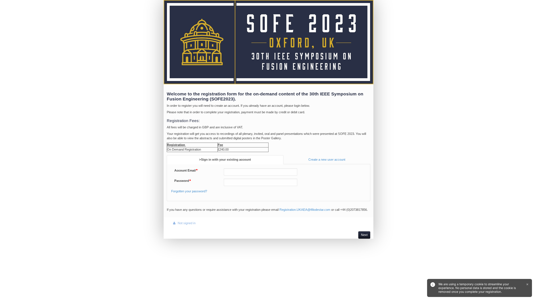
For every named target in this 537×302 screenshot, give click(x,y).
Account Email (185, 170)
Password (181, 180)
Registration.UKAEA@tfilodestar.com (304, 209)
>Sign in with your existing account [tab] (225, 159)
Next (364, 235)
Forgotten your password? (189, 191)
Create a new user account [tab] (326, 159)
